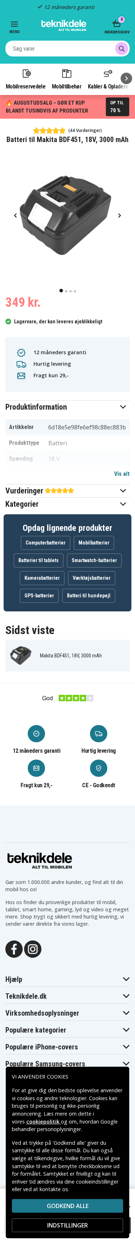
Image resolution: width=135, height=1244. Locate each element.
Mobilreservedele (25, 86)
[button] (67, 407)
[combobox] (67, 48)
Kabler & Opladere (108, 86)
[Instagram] (32, 948)
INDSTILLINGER (67, 1225)
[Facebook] (14, 948)
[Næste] (126, 78)
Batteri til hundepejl (89, 595)
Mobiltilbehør (66, 86)
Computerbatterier (46, 543)
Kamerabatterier (42, 578)
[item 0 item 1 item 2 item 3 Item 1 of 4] (67, 215)
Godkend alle (68, 1206)
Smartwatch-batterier (94, 560)
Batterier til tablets (38, 560)
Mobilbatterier (93, 543)
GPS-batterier (39, 595)
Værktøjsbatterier (92, 578)
